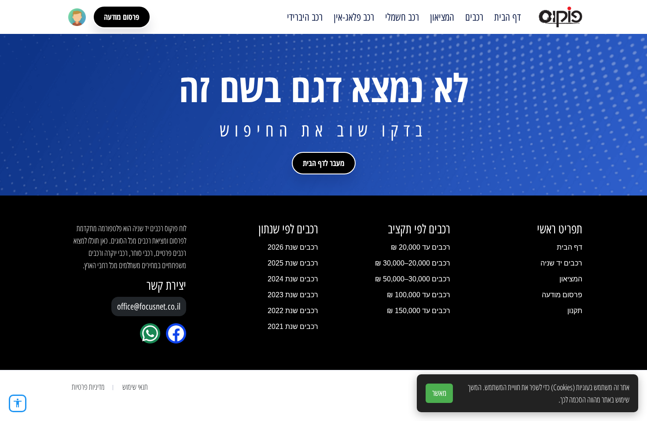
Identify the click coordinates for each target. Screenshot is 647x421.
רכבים (474, 17)
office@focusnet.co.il (148, 306)
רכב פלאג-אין (354, 17)
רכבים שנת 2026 (293, 247)
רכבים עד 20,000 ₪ (420, 247)
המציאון (442, 17)
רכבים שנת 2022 (293, 310)
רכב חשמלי (402, 17)
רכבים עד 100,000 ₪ (418, 295)
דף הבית (507, 17)
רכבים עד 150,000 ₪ (418, 310)
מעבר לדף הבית (324, 163)
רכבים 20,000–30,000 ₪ (412, 263)
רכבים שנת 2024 (293, 279)
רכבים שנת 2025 (293, 263)
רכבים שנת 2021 (293, 326)
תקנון (574, 310)
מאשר (439, 393)
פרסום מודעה (122, 16)
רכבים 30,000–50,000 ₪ (412, 279)
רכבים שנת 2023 (293, 295)
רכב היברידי (305, 17)
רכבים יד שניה (561, 263)
